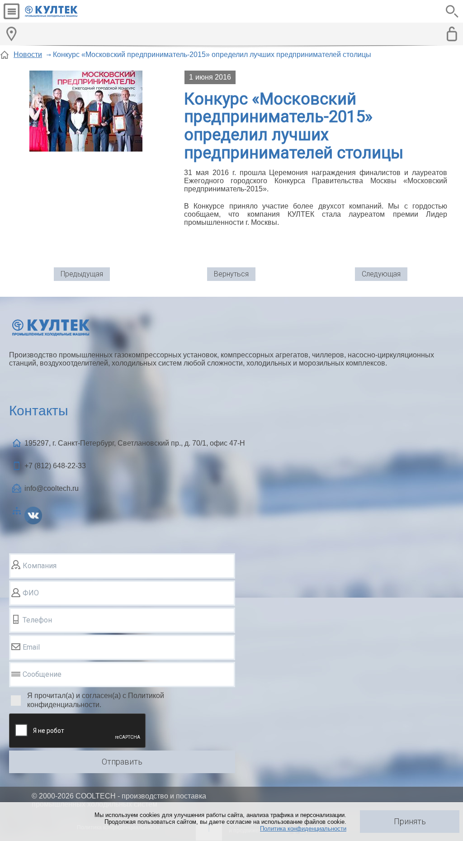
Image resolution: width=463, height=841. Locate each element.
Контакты (38, 410)
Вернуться (231, 274)
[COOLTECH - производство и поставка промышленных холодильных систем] (58, 11)
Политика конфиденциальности (303, 828)
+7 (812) (55, 466)
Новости (28, 54)
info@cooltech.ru (51, 488)
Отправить (122, 761)
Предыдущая (82, 274)
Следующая (381, 274)
